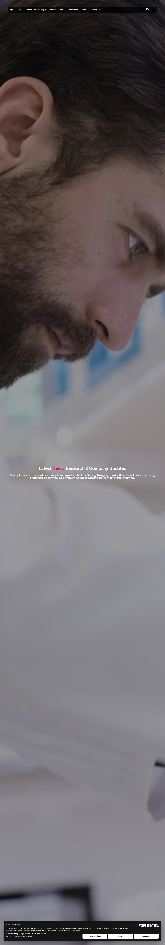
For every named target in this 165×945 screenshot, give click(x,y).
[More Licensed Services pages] (64, 9)
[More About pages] (87, 9)
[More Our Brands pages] (77, 9)
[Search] (153, 9)
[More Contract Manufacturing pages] (45, 9)
